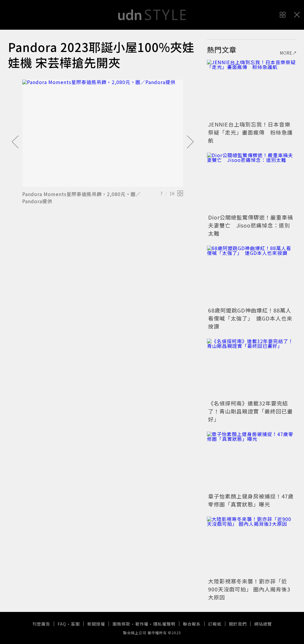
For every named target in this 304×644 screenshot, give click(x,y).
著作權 (141, 624)
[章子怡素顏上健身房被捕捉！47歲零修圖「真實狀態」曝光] (251, 461)
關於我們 (238, 623)
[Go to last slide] (15, 142)
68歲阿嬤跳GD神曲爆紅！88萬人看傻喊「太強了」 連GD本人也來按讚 (250, 318)
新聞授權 (96, 623)
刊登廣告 (41, 623)
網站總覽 (263, 623)
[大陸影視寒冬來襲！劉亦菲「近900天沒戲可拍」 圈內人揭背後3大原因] (251, 546)
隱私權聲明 (164, 624)
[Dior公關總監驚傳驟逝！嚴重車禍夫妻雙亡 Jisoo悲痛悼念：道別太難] (251, 182)
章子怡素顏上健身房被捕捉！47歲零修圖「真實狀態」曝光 (251, 500)
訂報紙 (214, 623)
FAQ (62, 624)
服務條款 (121, 624)
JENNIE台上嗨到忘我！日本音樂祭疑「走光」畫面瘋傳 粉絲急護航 (250, 132)
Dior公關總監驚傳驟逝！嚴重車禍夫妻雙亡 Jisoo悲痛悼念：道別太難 (250, 225)
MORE (286, 53)
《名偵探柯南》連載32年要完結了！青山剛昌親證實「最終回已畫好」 (250, 411)
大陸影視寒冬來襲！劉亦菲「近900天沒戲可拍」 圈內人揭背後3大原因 (249, 589)
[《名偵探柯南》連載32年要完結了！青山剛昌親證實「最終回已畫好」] (251, 368)
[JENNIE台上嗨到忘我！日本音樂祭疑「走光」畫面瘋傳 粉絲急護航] (251, 89)
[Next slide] (190, 142)
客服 (75, 624)
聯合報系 (192, 623)
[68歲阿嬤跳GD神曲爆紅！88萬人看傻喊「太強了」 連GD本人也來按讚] (251, 275)
